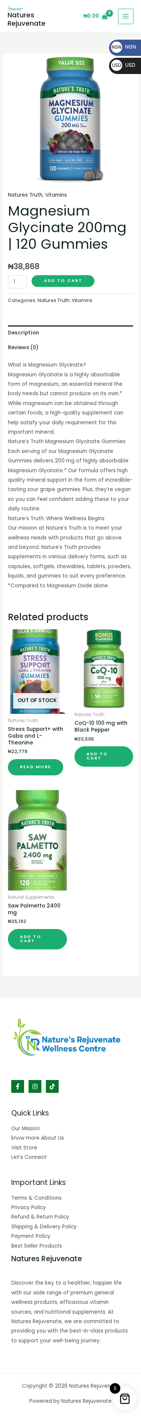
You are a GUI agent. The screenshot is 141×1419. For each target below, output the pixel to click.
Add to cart (63, 280)
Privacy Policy (28, 1207)
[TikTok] (52, 1086)
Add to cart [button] (97, 756)
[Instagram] (35, 1086)
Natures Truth (25, 195)
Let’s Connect (29, 1157)
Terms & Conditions (36, 1198)
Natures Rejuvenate (26, 19)
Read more (35, 767)
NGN (124, 47)
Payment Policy (30, 1236)
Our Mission (25, 1128)
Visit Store (24, 1147)
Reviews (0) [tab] (23, 347)
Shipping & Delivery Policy (44, 1226)
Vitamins (56, 195)
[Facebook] (17, 1086)
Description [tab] (23, 332)
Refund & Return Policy (40, 1216)
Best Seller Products (36, 1246)
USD (123, 65)
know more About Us (37, 1138)
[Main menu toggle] (125, 16)
